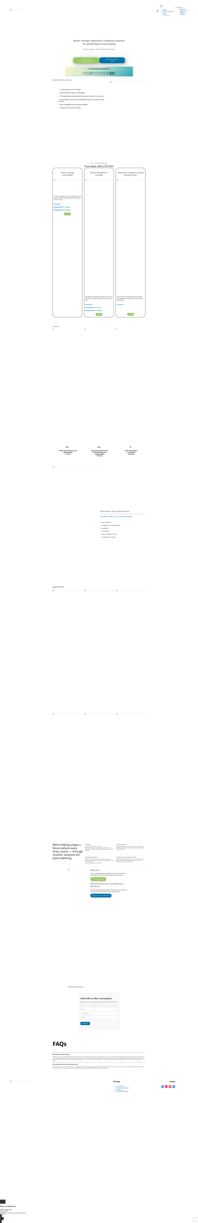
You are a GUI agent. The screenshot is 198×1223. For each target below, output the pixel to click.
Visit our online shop (98, 879)
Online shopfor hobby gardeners (86, 60)
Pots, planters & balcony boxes (67, 832)
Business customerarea (112, 60)
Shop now (67, 214)
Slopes (130, 832)
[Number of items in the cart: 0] (187, 11)
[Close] (2, 1202)
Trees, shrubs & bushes (99, 708)
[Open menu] (157, 11)
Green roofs (99, 832)
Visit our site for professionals (101, 895)
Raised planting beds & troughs (131, 708)
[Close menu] (161, 6)
